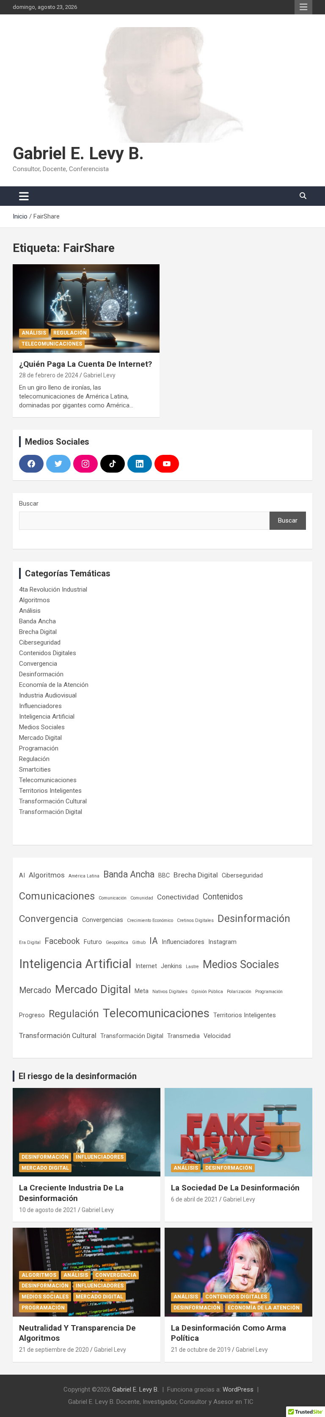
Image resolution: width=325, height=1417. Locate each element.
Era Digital (30, 942)
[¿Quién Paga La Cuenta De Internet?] (86, 308)
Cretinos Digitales (195, 920)
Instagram (222, 942)
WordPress (238, 1389)
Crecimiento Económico (150, 920)
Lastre (192, 966)
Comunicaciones (57, 896)
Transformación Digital (50, 812)
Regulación (70, 333)
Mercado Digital (40, 738)
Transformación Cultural (53, 801)
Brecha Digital (38, 632)
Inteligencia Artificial (46, 716)
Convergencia (38, 663)
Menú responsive (303, 7)
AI (22, 875)
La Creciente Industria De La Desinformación (71, 1193)
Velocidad (217, 1036)
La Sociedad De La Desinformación (235, 1188)
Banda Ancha (37, 621)
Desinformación (41, 674)
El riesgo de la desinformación (78, 1076)
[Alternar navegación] (24, 196)
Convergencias (102, 920)
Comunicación (113, 898)
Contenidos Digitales (47, 653)
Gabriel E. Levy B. (78, 153)
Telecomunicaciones (52, 344)
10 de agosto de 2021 (48, 1210)
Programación (38, 748)
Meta (142, 991)
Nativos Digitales (169, 991)
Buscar (29, 503)
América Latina (84, 876)
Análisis (34, 333)
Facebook (62, 941)
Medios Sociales (42, 727)
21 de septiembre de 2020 (54, 1349)
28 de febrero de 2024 (48, 375)
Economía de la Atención (53, 685)
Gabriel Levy (99, 375)
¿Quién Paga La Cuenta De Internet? (85, 364)
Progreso (32, 1015)
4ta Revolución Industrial (53, 589)
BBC (164, 875)
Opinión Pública (207, 991)
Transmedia (183, 1036)
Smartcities (35, 769)
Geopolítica (117, 942)
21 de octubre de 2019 (201, 1349)
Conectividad (178, 897)
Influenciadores (40, 706)
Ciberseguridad (40, 642)
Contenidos (223, 897)
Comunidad (141, 898)
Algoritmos (34, 600)
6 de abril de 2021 (194, 1199)
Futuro (93, 942)
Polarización (239, 991)
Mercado (35, 990)
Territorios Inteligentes (50, 790)
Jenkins (171, 966)
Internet (146, 966)
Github (139, 942)
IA (153, 940)
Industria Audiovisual (48, 695)
